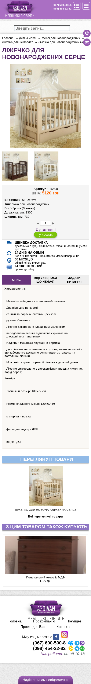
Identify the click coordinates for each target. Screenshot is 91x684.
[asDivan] (19, 17)
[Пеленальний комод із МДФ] (45, 555)
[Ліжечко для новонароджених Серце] (45, 146)
